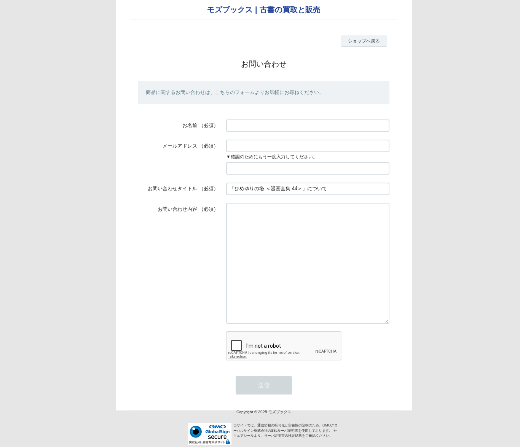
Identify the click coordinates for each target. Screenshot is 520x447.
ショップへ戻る (364, 41)
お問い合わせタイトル (172, 188)
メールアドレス (180, 146)
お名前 (189, 125)
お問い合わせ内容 (177, 209)
